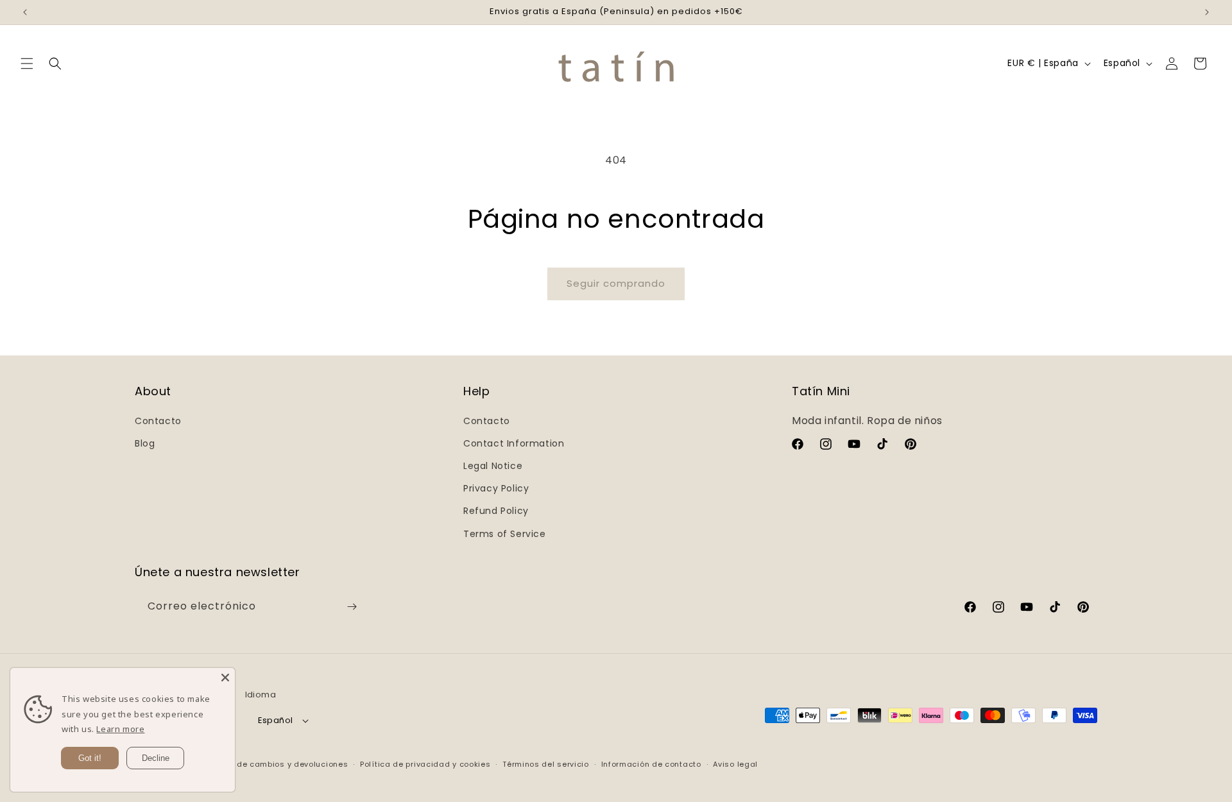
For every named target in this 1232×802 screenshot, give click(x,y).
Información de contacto (651, 764)
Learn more (120, 729)
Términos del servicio (545, 764)
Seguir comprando (616, 283)
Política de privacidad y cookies (425, 764)
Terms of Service (504, 533)
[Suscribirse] (352, 606)
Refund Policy (496, 510)
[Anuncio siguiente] (1207, 12)
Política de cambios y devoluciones (276, 764)
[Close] (225, 677)
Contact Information (513, 443)
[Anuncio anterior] (25, 12)
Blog (145, 443)
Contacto (158, 420)
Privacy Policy (496, 488)
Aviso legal (735, 764)
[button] (27, 63)
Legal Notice (492, 465)
